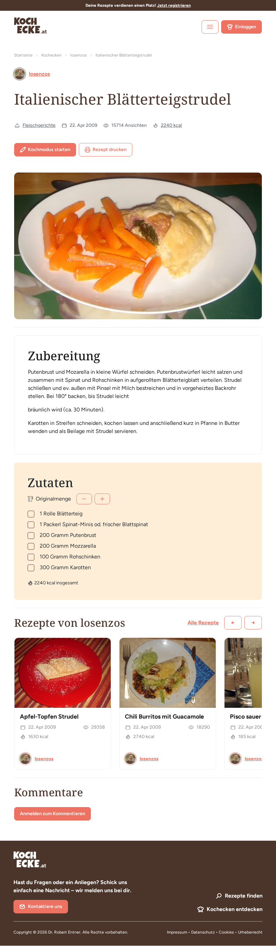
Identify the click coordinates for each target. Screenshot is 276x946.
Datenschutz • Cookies (213, 932)
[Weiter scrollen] (253, 622)
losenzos (78, 55)
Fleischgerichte (39, 125)
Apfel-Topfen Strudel (49, 716)
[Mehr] (102, 499)
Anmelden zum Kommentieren (52, 813)
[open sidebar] (210, 27)
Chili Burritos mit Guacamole (164, 716)
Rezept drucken (110, 149)
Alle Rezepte (203, 622)
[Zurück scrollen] (233, 622)
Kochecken (51, 55)
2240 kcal (171, 125)
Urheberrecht (250, 932)
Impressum (177, 932)
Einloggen (245, 27)
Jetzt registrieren (174, 5)
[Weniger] (84, 499)
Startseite (23, 55)
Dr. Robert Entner (64, 932)
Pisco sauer (245, 716)
